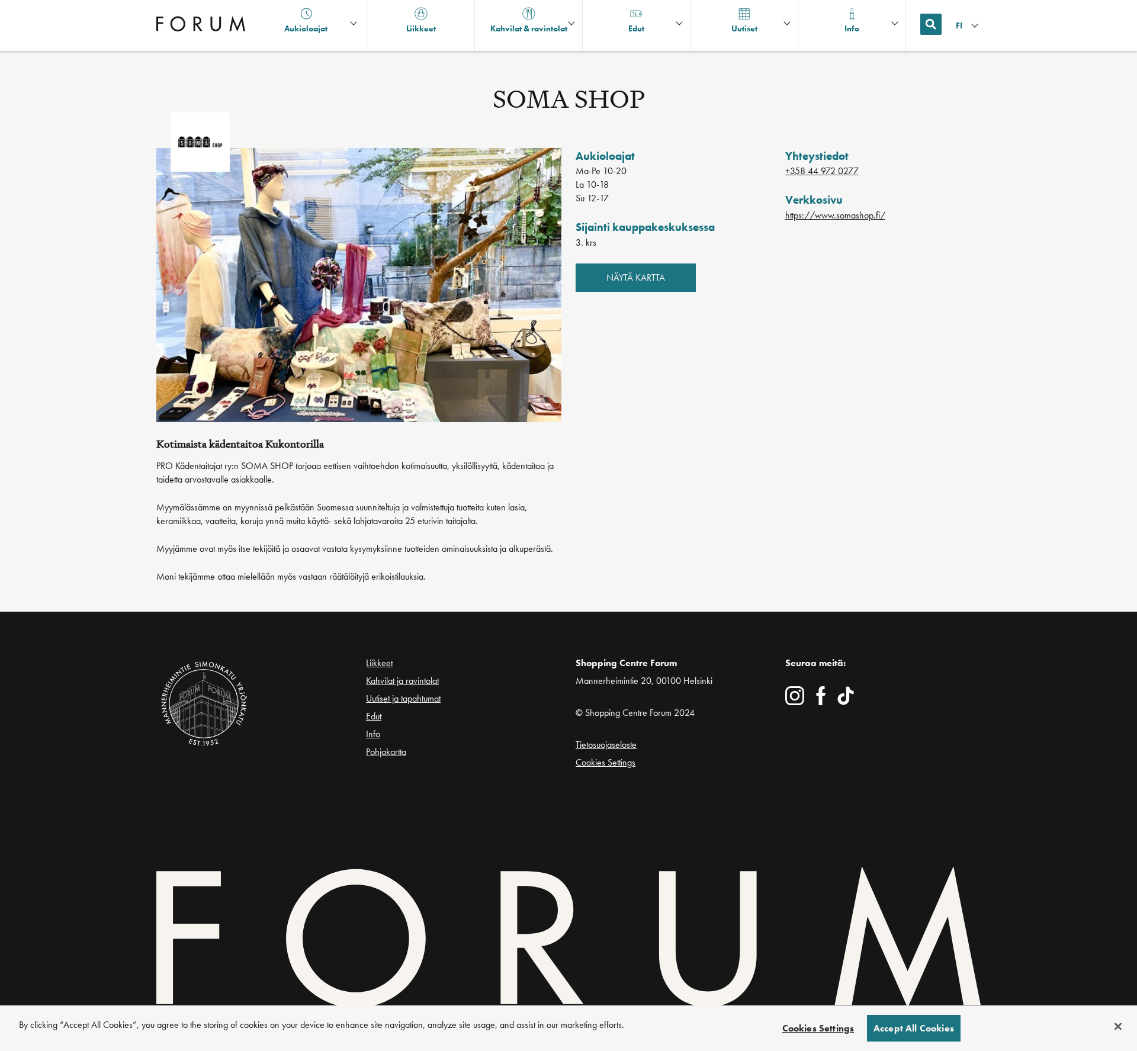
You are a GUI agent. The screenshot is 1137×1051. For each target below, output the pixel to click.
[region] (568, 1028)
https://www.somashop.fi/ (835, 215)
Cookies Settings (605, 762)
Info (373, 734)
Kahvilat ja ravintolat (402, 680)
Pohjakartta (386, 752)
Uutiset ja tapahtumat (403, 698)
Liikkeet (379, 663)
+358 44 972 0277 (822, 171)
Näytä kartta (635, 277)
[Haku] (931, 24)
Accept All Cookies (913, 1028)
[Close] (1118, 1027)
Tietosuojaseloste (606, 744)
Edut (373, 716)
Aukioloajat (305, 28)
